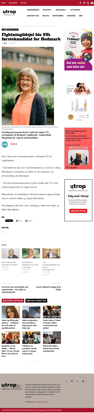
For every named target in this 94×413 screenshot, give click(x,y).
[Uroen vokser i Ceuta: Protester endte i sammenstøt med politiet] (52, 312)
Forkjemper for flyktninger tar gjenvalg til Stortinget (30, 264)
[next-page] (34, 361)
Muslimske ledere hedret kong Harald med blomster (51, 348)
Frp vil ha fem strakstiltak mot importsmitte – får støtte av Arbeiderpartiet (15, 289)
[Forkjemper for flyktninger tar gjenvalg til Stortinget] (31, 253)
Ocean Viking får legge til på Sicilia (48, 288)
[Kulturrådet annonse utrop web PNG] (78, 168)
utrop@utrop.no (41, 402)
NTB (5, 43)
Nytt (17, 26)
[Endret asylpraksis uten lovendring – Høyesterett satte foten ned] (31, 312)
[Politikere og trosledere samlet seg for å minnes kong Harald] (31, 337)
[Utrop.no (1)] (78, 121)
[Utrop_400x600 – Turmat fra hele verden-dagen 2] (78, 69)
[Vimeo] (83, 381)
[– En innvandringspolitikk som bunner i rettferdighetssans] (51, 253)
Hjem (3, 26)
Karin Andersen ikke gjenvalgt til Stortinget (9, 263)
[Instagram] (72, 381)
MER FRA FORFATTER (36, 300)
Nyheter (10, 26)
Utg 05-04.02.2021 (12, 29)
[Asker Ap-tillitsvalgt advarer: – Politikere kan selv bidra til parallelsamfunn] (11, 312)
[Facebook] (66, 381)
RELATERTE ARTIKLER (13, 300)
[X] (78, 381)
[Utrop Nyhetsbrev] (78, 220)
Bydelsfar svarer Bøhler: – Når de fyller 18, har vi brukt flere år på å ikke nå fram (10, 351)
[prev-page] (31, 361)
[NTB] (7, 144)
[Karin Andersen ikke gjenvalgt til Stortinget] (11, 253)
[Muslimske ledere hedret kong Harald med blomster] (52, 337)
